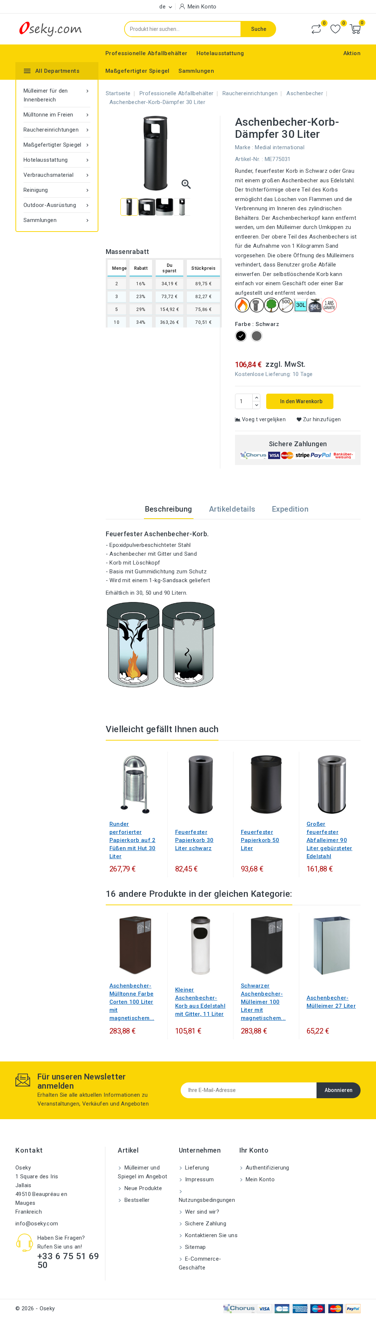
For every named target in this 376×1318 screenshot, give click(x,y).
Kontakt (29, 1150)
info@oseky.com (36, 1223)
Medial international (279, 147)
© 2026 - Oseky (35, 1308)
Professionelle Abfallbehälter (146, 53)
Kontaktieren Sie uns (211, 1235)
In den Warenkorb (300, 401)
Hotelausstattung (220, 53)
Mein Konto (259, 1179)
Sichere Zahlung (205, 1223)
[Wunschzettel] (335, 29)
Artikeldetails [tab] (232, 509)
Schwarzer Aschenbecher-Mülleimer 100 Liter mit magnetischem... (263, 1001)
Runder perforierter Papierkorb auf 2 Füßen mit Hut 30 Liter (132, 840)
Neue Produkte (142, 1188)
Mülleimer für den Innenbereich (57, 95)
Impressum (199, 1179)
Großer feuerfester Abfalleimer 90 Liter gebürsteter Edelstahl (329, 840)
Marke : (244, 147)
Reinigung (57, 190)
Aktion (352, 53)
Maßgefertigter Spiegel (137, 71)
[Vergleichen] (316, 29)
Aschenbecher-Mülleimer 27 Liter (331, 1002)
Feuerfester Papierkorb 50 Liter (260, 840)
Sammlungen (196, 71)
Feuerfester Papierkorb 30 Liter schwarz (194, 840)
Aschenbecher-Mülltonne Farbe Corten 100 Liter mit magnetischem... (132, 1001)
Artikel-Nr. (247, 159)
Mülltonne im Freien (57, 114)
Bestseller (136, 1200)
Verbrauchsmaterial (57, 175)
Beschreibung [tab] (168, 509)
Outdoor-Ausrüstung (57, 205)
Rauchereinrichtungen (57, 129)
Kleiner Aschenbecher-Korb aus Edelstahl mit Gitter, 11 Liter (200, 1001)
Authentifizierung (266, 1167)
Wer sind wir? (202, 1211)
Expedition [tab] (290, 509)
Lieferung (196, 1167)
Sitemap (195, 1247)
